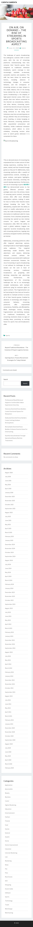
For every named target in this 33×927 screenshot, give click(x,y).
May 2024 (8, 572)
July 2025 (8, 516)
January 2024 (9, 588)
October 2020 (9, 736)
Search (6, 379)
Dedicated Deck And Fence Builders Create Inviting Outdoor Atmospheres (16, 420)
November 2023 (10, 596)
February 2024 (9, 584)
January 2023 (9, 636)
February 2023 (9, 632)
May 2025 (8, 524)
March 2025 (8, 532)
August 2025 (9, 512)
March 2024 (8, 580)
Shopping (8, 885)
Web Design (8, 909)
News (6, 865)
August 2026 (9, 472)
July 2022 (8, 656)
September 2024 (10, 556)
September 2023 (10, 604)
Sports (8, 335)
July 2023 (8, 612)
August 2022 (9, 652)
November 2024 (10, 548)
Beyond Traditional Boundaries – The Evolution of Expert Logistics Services (16, 347)
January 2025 (9, 540)
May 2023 (8, 620)
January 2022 (9, 676)
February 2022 (9, 672)
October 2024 (9, 552)
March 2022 (8, 668)
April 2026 (8, 488)
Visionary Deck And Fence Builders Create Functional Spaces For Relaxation (15, 411)
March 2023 (8, 628)
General (7, 833)
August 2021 (9, 696)
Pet (6, 869)
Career (7, 801)
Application (8, 785)
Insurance (8, 849)
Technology (8, 901)
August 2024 (9, 560)
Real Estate (8, 877)
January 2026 (9, 492)
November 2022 (10, 644)
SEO (6, 881)
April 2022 (8, 664)
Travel (7, 905)
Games (7, 829)
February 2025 (9, 536)
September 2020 (10, 740)
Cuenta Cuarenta (9, 2)
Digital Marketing (10, 805)
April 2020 (8, 760)
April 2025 (8, 528)
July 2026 (8, 476)
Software (8, 893)
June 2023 (8, 616)
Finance (7, 821)
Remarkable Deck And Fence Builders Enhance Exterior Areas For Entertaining (16, 429)
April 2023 (8, 624)
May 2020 (8, 756)
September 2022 (10, 648)
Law (6, 857)
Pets (6, 873)
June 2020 (8, 752)
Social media (9, 889)
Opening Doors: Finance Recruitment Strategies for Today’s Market (16, 358)
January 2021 (9, 724)
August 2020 (9, 744)
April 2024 (8, 576)
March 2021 (8, 716)
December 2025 (10, 496)
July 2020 (8, 748)
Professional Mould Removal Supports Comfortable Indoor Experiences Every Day (14, 402)
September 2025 (10, 508)
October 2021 (9, 688)
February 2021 (9, 720)
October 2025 (9, 504)
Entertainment (10, 813)
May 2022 (8, 660)
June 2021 (8, 704)
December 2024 (10, 544)
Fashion (7, 817)
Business (8, 797)
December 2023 (10, 592)
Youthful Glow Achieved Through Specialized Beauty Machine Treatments (15, 438)
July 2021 (8, 700)
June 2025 (8, 520)
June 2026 (8, 480)
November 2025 (10, 500)
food (6, 825)
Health (7, 837)
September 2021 (10, 692)
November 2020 (10, 732)
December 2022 (10, 640)
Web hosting (9, 913)
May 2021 (8, 708)
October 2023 (9, 600)
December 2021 (10, 680)
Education (8, 809)
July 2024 (8, 564)
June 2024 (8, 568)
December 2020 (10, 728)
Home (7, 841)
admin (23, 48)
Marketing (8, 861)
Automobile (9, 789)
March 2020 (8, 764)
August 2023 (9, 608)
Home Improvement (11, 845)
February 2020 (9, 768)
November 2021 (10, 684)
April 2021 (8, 712)
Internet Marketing (11, 853)
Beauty (7, 793)
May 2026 (8, 484)
